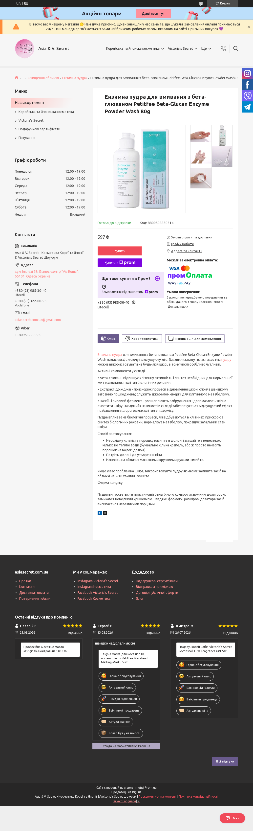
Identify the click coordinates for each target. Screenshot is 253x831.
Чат (236, 818)
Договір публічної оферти (157, 593)
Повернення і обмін (34, 598)
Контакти (27, 587)
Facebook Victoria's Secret (98, 593)
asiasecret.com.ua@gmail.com (38, 320)
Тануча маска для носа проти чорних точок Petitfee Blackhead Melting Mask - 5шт (124, 658)
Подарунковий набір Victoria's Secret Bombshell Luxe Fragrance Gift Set (205, 648)
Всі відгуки (225, 761)
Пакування (27, 138)
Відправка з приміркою (154, 587)
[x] (105, 514)
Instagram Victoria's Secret (98, 581)
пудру (226, 360)
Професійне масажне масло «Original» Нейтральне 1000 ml (45, 648)
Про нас (25, 581)
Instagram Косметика (94, 587)
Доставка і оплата (34, 593)
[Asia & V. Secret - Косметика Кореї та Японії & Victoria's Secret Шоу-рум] (25, 49)
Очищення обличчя (43, 78)
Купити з (111, 263)
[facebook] (100, 514)
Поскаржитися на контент (158, 796)
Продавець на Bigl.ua (126, 792)
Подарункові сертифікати (39, 129)
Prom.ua (151, 787)
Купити (120, 251)
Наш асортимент (29, 102)
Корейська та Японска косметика (133, 48)
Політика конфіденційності (198, 796)
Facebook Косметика (94, 598)
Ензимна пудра (74, 78)
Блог (140, 598)
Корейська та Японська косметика (46, 112)
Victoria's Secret (180, 48)
